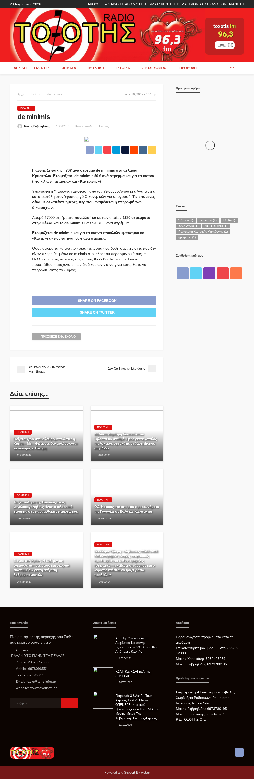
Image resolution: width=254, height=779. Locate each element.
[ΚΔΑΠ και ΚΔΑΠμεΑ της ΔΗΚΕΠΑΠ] (103, 675)
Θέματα (69, 68)
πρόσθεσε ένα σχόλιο (58, 336)
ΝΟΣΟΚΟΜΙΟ (216, 226)
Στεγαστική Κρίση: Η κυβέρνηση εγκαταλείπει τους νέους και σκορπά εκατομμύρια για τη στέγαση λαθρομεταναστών (41, 568)
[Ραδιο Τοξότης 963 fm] (107, 34)
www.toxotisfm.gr (43, 688)
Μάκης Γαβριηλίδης (37, 126)
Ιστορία (123, 68)
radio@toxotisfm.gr (41, 681)
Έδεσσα (185, 220)
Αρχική (20, 68)
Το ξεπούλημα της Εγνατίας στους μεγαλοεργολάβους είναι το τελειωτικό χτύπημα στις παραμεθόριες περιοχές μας (46, 506)
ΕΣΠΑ (229, 220)
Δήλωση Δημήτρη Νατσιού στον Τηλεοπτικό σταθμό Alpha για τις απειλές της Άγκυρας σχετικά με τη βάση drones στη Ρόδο (125, 441)
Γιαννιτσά (208, 220)
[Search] (240, 68)
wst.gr (145, 772)
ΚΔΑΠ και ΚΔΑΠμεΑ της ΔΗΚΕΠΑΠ (132, 674)
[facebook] (224, 68)
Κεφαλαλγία (188, 226)
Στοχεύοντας (154, 68)
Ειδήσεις (41, 68)
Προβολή (188, 68)
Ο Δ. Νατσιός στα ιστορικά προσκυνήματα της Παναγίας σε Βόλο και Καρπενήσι (126, 509)
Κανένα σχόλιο (84, 126)
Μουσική (96, 68)
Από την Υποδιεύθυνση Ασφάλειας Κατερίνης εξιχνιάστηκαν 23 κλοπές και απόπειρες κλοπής (136, 645)
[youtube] (222, 273)
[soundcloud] (236, 273)
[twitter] (196, 273)
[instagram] (209, 273)
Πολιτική (26, 108)
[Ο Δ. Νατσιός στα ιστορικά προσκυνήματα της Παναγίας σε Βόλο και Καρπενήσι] (127, 497)
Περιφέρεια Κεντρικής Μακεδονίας (203, 231)
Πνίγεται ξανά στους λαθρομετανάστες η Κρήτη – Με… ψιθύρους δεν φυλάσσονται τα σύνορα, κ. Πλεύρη (45, 443)
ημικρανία (187, 237)
